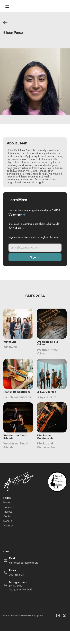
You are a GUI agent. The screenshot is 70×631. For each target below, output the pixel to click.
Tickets (7, 511)
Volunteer (8, 525)
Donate (7, 521)
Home (6, 502)
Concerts (9, 507)
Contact (8, 516)
